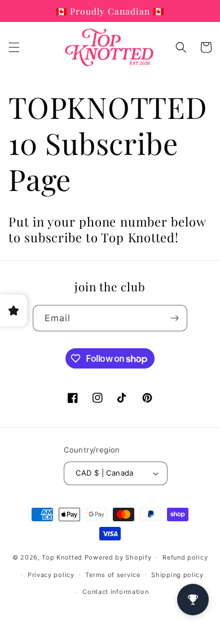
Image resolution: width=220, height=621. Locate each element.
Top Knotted (62, 557)
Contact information (115, 592)
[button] (14, 47)
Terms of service (112, 575)
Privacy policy (51, 575)
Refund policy (185, 557)
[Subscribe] (174, 318)
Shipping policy (177, 575)
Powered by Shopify (118, 557)
